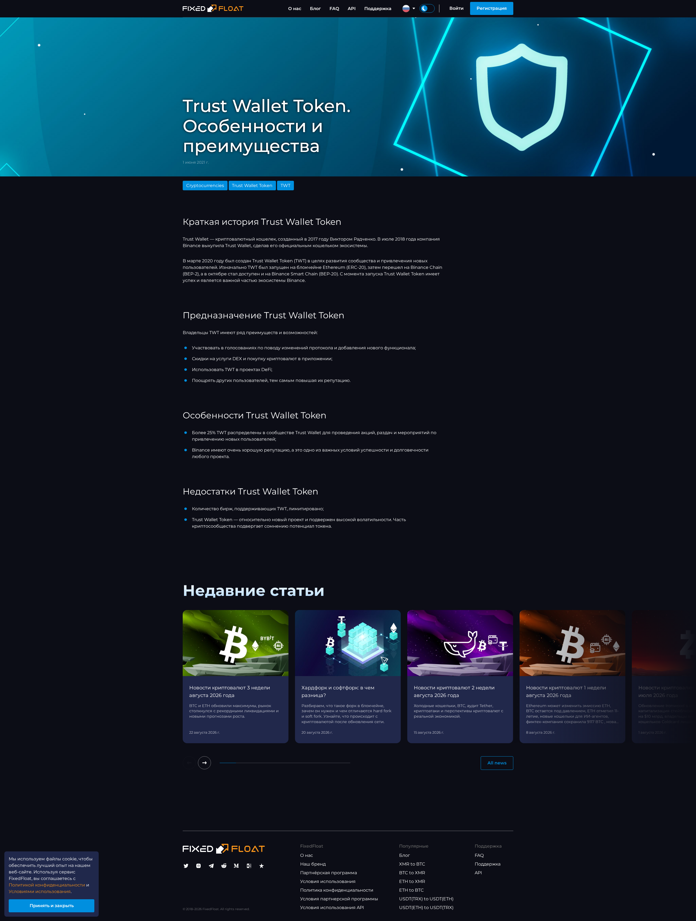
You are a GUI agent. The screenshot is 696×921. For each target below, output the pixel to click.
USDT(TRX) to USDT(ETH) (426, 898)
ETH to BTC (411, 890)
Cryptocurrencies (205, 185)
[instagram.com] (198, 866)
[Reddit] (223, 866)
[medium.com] (236, 866)
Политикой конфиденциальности (47, 885)
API (352, 8)
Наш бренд (313, 864)
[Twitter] (186, 866)
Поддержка (377, 8)
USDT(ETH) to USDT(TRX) (426, 907)
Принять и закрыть (52, 905)
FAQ (334, 8)
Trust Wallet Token (252, 185)
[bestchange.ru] (249, 866)
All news (497, 763)
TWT (285, 185)
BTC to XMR (412, 872)
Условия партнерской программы (339, 898)
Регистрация (492, 8)
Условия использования (328, 881)
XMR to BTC (412, 864)
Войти (456, 8)
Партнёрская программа (328, 872)
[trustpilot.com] (261, 866)
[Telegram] (211, 866)
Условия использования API (332, 907)
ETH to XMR (412, 881)
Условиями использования (40, 891)
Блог (315, 8)
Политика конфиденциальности (336, 890)
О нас (294, 8)
